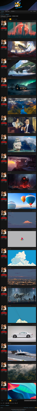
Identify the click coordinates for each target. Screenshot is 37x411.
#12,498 (35, 343)
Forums (2, 11)
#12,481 (35, 21)
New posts (2, 12)
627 (13, 19)
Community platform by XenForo (18, 409)
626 (12, 19)
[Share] (32, 21)
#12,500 (35, 381)
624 (8, 19)
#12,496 (35, 305)
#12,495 (35, 286)
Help (34, 407)
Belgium (6, 105)
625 (10, 19)
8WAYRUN (23, 410)
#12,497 (35, 324)
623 (6, 19)
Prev (2, 19)
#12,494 (35, 267)
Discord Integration (14, 410)
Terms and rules (26, 407)
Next (16, 19)
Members (13, 11)
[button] (10, 11)
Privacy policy (31, 407)
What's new (7, 11)
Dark (2, 407)
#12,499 (35, 362)
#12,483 (35, 59)
